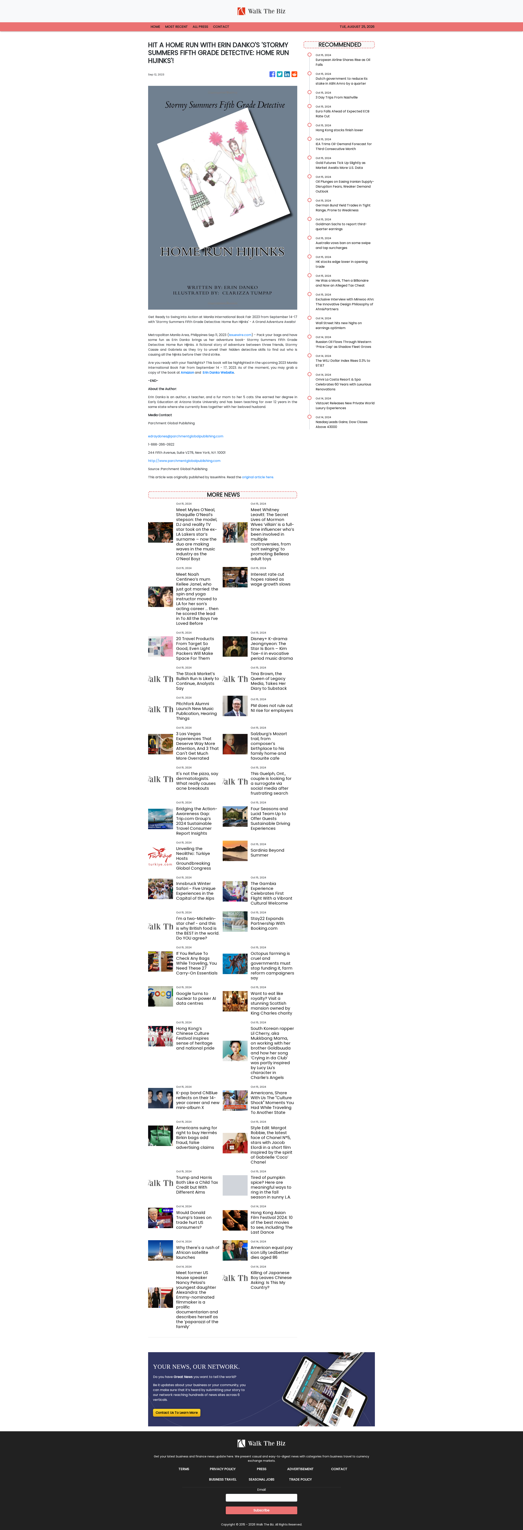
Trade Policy (300, 1479)
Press (261, 1469)
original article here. (258, 477)
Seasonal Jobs (261, 1479)
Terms (184, 1469)
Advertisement (300, 1469)
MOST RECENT (176, 26)
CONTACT (221, 26)
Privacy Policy (223, 1469)
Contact (339, 1469)
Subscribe (261, 1510)
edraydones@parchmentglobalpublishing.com (185, 436)
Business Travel (222, 1479)
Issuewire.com (240, 335)
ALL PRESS (200, 26)
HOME (155, 26)
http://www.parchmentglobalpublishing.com (184, 460)
